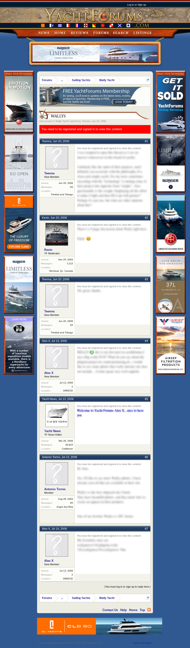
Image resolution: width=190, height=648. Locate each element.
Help (123, 610)
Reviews (80, 33)
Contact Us (110, 610)
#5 (146, 399)
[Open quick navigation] (147, 80)
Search (121, 33)
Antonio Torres (51, 457)
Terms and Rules (142, 642)
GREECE (68, 390)
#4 (146, 341)
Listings (142, 33)
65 (71, 503)
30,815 (69, 444)
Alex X (46, 341)
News (44, 33)
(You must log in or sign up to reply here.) (127, 586)
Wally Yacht (62, 121)
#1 (146, 141)
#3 (146, 279)
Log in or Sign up (136, 4)
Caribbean (67, 448)
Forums (101, 33)
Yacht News (49, 399)
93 (71, 187)
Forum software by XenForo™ (70, 642)
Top (142, 610)
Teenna (86, 121)
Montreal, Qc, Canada (61, 271)
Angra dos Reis (65, 507)
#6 (146, 457)
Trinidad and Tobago (62, 194)
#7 (146, 528)
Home (60, 33)
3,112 (70, 263)
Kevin (45, 217)
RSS (149, 609)
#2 (146, 217)
